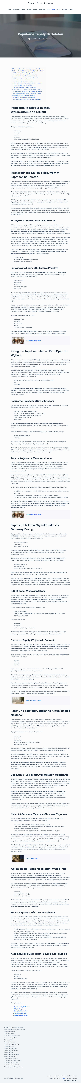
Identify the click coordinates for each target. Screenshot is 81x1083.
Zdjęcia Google (18, 1009)
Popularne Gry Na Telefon (22, 1007)
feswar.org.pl (19, 1078)
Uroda (58, 9)
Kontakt (71, 9)
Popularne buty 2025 (10, 1038)
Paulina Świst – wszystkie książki (14, 1027)
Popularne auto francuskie (12, 1036)
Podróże (29, 9)
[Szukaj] (76, 9)
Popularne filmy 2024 (10, 1048)
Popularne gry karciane (11, 1058)
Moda (23, 9)
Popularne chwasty (9, 1042)
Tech (53, 9)
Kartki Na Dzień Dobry (21, 1015)
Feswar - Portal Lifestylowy (40, 3)
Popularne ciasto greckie (11, 1044)
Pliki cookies (67, 1080)
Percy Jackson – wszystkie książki (14, 1029)
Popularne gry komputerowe (12, 1060)
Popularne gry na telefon (11, 1065)
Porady (35, 9)
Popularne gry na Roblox (11, 1062)
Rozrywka (42, 9)
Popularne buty (8, 1040)
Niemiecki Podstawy (20, 1013)
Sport (48, 9)
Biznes (9, 9)
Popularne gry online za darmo (13, 1067)
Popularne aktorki (9, 1031)
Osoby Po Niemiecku (20, 1011)
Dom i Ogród (16, 9)
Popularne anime (9, 1033)
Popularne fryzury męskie (11, 1054)
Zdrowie (64, 9)
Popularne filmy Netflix (11, 1050)
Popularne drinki (9, 1046)
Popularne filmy (8, 1052)
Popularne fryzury (9, 1056)
